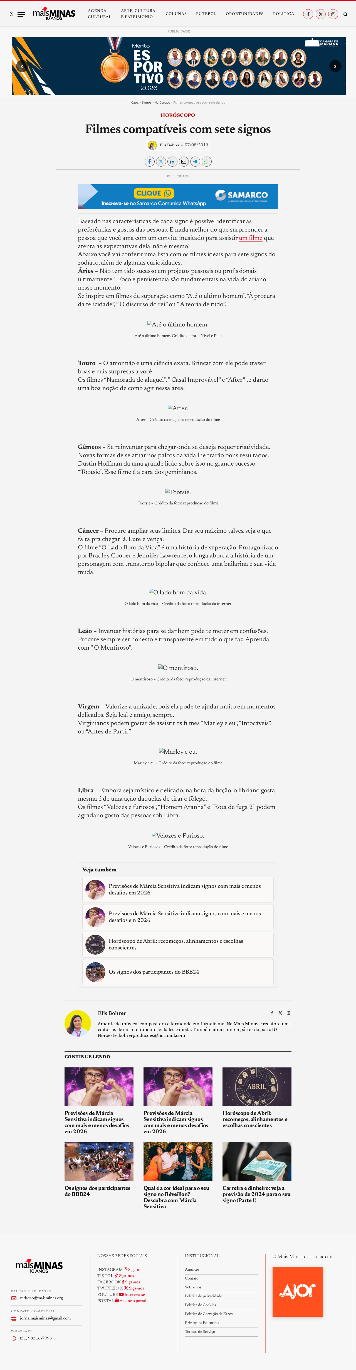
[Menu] (21, 14)
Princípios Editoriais (202, 1323)
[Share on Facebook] (150, 162)
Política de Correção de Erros (209, 1314)
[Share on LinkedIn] (172, 162)
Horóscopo (162, 102)
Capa (135, 102)
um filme (251, 238)
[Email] (19, 243)
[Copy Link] (19, 255)
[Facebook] (19, 192)
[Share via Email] (184, 162)
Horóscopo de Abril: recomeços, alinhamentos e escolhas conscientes (254, 1119)
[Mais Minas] (54, 14)
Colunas (176, 14)
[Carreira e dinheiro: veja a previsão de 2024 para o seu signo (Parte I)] (256, 1161)
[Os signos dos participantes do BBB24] (99, 1161)
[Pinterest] (19, 230)
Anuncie (192, 1270)
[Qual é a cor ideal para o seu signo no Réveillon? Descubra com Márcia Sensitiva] (178, 1161)
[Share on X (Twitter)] (161, 162)
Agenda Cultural (100, 14)
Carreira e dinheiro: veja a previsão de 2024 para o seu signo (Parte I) (256, 1194)
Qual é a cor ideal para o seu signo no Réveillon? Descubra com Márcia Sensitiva (176, 1198)
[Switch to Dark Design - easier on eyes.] (11, 14)
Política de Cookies (200, 1305)
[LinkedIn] (19, 217)
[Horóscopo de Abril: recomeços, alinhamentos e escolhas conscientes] (256, 1086)
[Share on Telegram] (195, 162)
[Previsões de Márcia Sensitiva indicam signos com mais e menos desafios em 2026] (99, 1086)
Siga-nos (135, 1270)
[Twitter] (19, 204)
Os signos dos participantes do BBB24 (97, 1191)
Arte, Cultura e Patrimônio (138, 14)
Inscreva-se (134, 1295)
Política (283, 14)
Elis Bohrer (170, 145)
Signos (146, 102)
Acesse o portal (132, 1301)
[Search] (345, 14)
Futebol (206, 14)
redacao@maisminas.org (41, 1298)
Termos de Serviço (200, 1332)
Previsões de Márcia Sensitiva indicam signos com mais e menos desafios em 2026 (97, 1123)
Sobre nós (193, 1287)
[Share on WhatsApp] (207, 162)
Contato (191, 1279)
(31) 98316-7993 (36, 1338)
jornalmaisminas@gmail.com (45, 1318)
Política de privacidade (203, 1296)
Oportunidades (245, 14)
